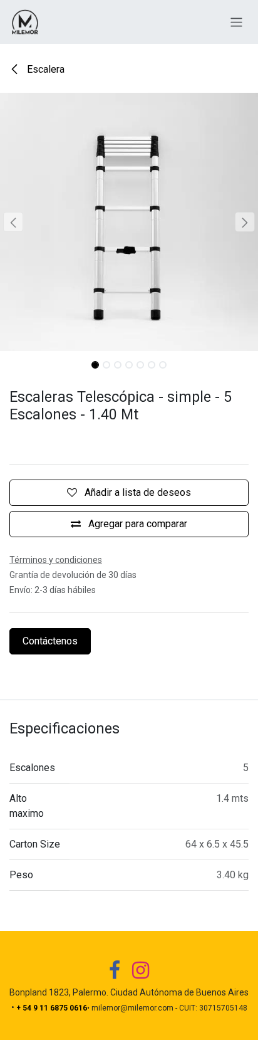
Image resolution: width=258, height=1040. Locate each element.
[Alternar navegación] (236, 21)
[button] (13, 222)
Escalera (44, 69)
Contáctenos (50, 641)
